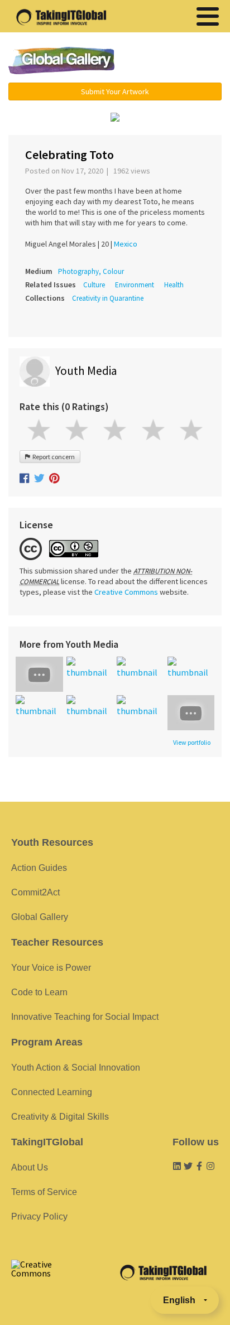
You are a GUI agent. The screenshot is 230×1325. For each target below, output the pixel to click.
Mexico (125, 244)
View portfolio (191, 742)
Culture (94, 285)
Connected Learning (51, 1092)
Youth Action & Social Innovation (75, 1067)
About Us (29, 1167)
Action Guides (39, 868)
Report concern (52, 456)
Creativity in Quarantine (107, 298)
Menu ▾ (175, 61)
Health (174, 285)
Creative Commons (126, 592)
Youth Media (86, 370)
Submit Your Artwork (115, 91)
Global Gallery (61, 60)
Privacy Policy (39, 1216)
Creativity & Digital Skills (60, 1116)
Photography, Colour (91, 271)
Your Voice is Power (51, 967)
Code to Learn (39, 992)
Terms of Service (44, 1192)
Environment (134, 285)
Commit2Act (35, 892)
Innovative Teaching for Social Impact (85, 1017)
